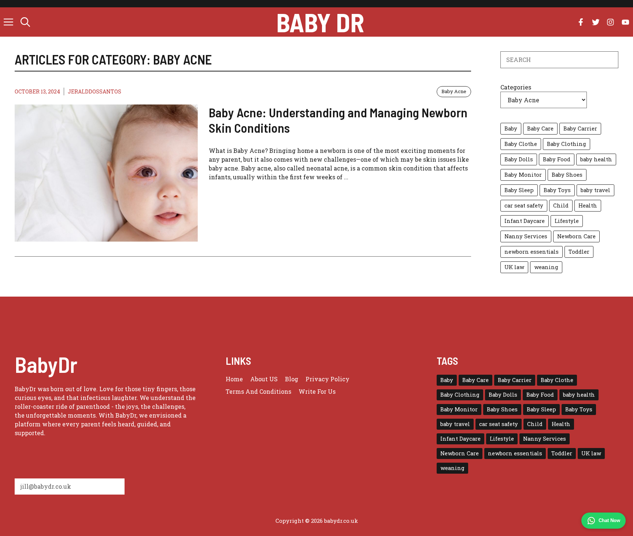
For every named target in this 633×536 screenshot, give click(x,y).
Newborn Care (576, 236)
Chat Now (609, 520)
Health (587, 205)
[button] (25, 22)
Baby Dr (320, 22)
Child (561, 205)
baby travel (595, 190)
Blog (291, 379)
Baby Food (556, 159)
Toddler (579, 251)
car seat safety (523, 205)
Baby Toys (557, 190)
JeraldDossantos (94, 91)
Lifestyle (567, 220)
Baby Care (540, 128)
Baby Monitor (523, 174)
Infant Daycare (524, 220)
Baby (510, 128)
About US (264, 379)
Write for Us (317, 391)
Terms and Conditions (258, 391)
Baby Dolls (518, 159)
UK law (514, 267)
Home (234, 379)
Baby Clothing (566, 143)
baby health (596, 159)
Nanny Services (525, 236)
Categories (515, 87)
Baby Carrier (580, 128)
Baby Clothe (520, 143)
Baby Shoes (567, 174)
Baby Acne (453, 91)
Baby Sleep (519, 190)
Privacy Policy (327, 379)
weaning (546, 267)
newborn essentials (531, 251)
